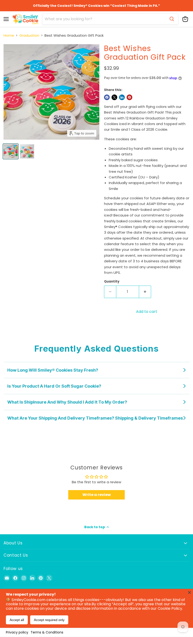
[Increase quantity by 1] (145, 292)
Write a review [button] (96, 494)
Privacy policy (17, 632)
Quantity (111, 281)
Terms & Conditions (47, 632)
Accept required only (49, 620)
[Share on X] (114, 97)
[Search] (171, 19)
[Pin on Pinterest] (129, 97)
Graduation (29, 35)
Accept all (17, 620)
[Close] (189, 592)
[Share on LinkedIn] (122, 97)
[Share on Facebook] (107, 97)
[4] (27, 151)
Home (9, 35)
